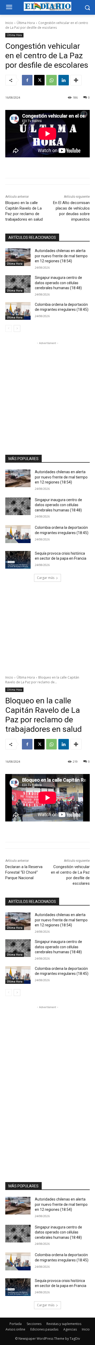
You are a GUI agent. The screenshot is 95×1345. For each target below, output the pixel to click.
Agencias (70, 1329)
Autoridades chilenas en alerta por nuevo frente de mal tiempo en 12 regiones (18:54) (61, 256)
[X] (39, 80)
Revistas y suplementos (63, 1324)
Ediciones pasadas (44, 1329)
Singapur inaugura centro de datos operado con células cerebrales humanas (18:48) (58, 282)
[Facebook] (27, 80)
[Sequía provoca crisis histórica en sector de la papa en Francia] (18, 560)
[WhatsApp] (51, 80)
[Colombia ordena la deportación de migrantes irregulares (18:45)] (18, 311)
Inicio (9, 23)
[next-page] (17, 328)
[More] (76, 80)
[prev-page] (8, 328)
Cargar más (45, 577)
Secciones (34, 1324)
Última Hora (26, 23)
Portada (16, 1324)
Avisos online (15, 1329)
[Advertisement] (47, 393)
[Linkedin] (63, 80)
